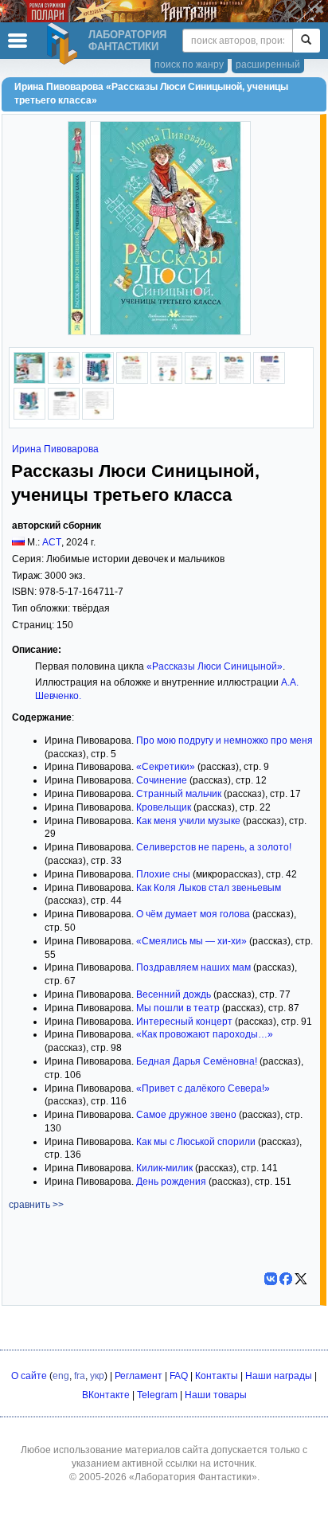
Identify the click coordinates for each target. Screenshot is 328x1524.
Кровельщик (163, 807)
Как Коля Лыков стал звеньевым (208, 887)
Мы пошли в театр (178, 1008)
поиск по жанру (189, 64)
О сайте (29, 1375)
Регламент (138, 1375)
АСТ (51, 542)
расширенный (268, 64)
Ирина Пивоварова (55, 449)
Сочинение (161, 780)
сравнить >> (36, 1204)
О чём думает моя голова (193, 914)
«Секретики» (165, 766)
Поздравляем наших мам (193, 967)
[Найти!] (306, 41)
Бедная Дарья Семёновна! (196, 1061)
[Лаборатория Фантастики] (64, 43)
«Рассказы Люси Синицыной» (214, 666)
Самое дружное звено (186, 1114)
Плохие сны (163, 874)
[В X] (301, 1278)
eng (61, 1375)
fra (79, 1375)
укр (97, 1375)
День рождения (171, 1181)
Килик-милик (164, 1168)
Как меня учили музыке (188, 820)
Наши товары (216, 1395)
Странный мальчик (178, 793)
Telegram (157, 1395)
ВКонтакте (106, 1395)
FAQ (179, 1375)
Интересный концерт (184, 1021)
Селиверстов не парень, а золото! (213, 847)
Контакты (216, 1375)
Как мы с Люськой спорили (196, 1141)
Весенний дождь (173, 994)
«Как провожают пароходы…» (204, 1034)
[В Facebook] (285, 1278)
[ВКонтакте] (270, 1278)
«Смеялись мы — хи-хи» (191, 941)
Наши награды (278, 1375)
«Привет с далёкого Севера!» (203, 1088)
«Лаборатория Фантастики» (193, 1477)
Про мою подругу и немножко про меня (224, 740)
